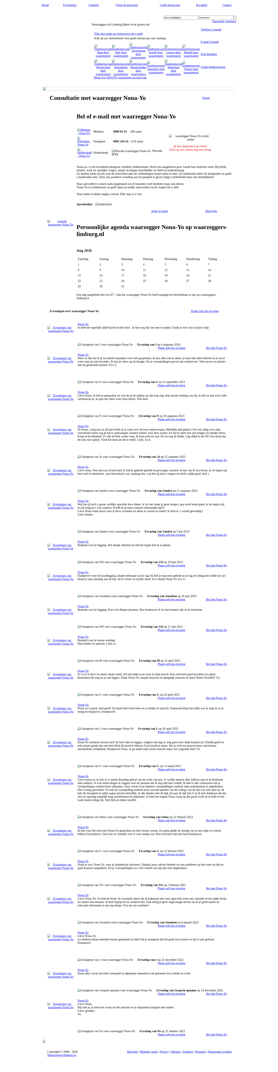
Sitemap (175, 1051)
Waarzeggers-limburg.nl (66, 13)
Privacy (164, 1051)
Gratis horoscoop (170, 5)
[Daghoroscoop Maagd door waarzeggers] (191, 55)
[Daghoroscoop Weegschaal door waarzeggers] (103, 74)
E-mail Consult (210, 41)
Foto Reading (209, 54)
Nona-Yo (83, 324)
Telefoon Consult (211, 29)
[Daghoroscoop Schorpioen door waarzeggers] (121, 74)
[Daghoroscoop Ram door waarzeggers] (103, 55)
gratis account (159, 211)
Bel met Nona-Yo (216, 348)
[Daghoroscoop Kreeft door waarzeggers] (156, 55)
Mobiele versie (149, 1051)
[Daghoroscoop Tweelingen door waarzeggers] (138, 57)
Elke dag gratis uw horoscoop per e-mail (118, 33)
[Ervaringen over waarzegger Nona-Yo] (60, 331)
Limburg (94, 5)
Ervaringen (69, 5)
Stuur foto (211, 211)
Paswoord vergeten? (224, 21)
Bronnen (200, 1051)
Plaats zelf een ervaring (205, 311)
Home (45, 5)
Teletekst (187, 1051)
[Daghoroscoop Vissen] (191, 72)
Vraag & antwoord (127, 5)
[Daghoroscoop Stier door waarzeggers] (121, 55)
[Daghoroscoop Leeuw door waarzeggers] (173, 55)
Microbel (132, 1051)
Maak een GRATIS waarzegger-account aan (120, 77)
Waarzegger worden (220, 1051)
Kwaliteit (201, 5)
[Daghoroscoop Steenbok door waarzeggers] (156, 72)
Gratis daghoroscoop (213, 67)
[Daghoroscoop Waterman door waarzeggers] (173, 74)
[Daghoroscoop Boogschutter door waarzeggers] (138, 74)
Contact (226, 5)
